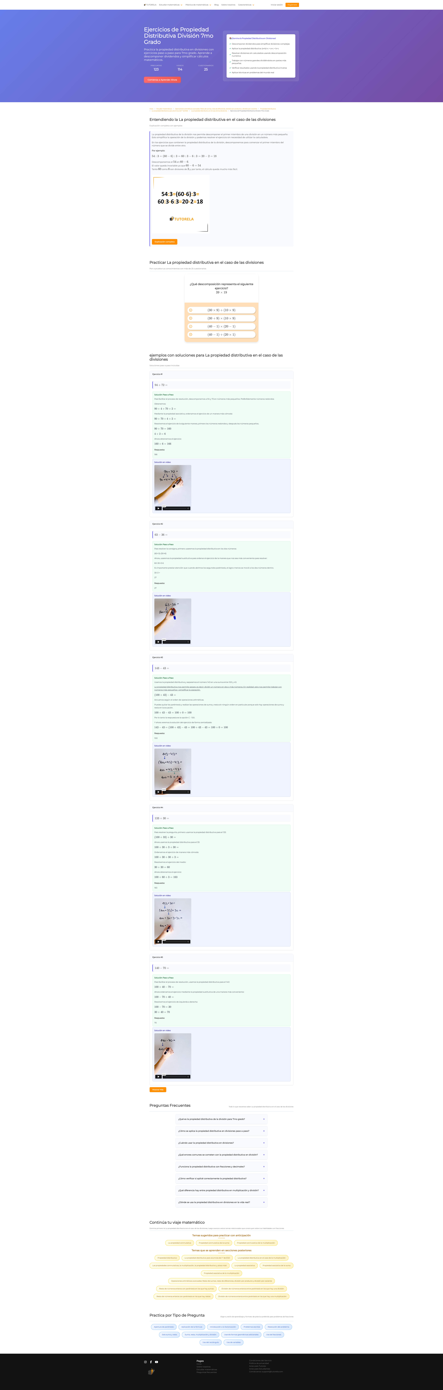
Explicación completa (165, 242)
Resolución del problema (278, 1327)
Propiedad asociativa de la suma (276, 1265)
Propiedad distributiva (268, 109)
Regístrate (292, 5)
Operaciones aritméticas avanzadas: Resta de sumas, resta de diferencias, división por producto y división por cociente (216, 109)
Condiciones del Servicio (260, 1360)
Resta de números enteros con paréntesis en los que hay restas (183, 1296)
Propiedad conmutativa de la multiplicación (256, 1243)
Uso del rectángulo (211, 1342)
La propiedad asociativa (245, 1265)
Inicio (151, 109)
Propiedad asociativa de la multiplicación (221, 1273)
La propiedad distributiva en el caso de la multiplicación (262, 1258)
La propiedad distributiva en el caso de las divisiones (209, 111)
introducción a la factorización (223, 1327)
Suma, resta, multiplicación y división (200, 1334)
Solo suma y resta (169, 1334)
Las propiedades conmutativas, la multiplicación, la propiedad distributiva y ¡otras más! (190, 1265)
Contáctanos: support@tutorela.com (266, 1372)
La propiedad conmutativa (179, 1243)
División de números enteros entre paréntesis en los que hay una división (253, 1289)
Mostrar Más (157, 1090)
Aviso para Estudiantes (259, 1369)
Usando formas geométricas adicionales (241, 1334)
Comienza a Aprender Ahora (162, 80)
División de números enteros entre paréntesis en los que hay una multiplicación (252, 1296)
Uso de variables (234, 1342)
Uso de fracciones (273, 1334)
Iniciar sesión (277, 5)
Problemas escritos (252, 1327)
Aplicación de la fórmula (191, 1327)
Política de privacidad (259, 1363)
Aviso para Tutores (257, 1366)
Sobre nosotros (228, 5)
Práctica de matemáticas (197, 5)
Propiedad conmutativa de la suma (214, 1243)
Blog (216, 5)
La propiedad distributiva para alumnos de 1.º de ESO (170, 111)
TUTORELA (151, 5)
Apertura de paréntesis (164, 1327)
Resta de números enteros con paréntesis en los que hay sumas (186, 1289)
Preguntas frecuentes (207, 1372)
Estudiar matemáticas (169, 5)
